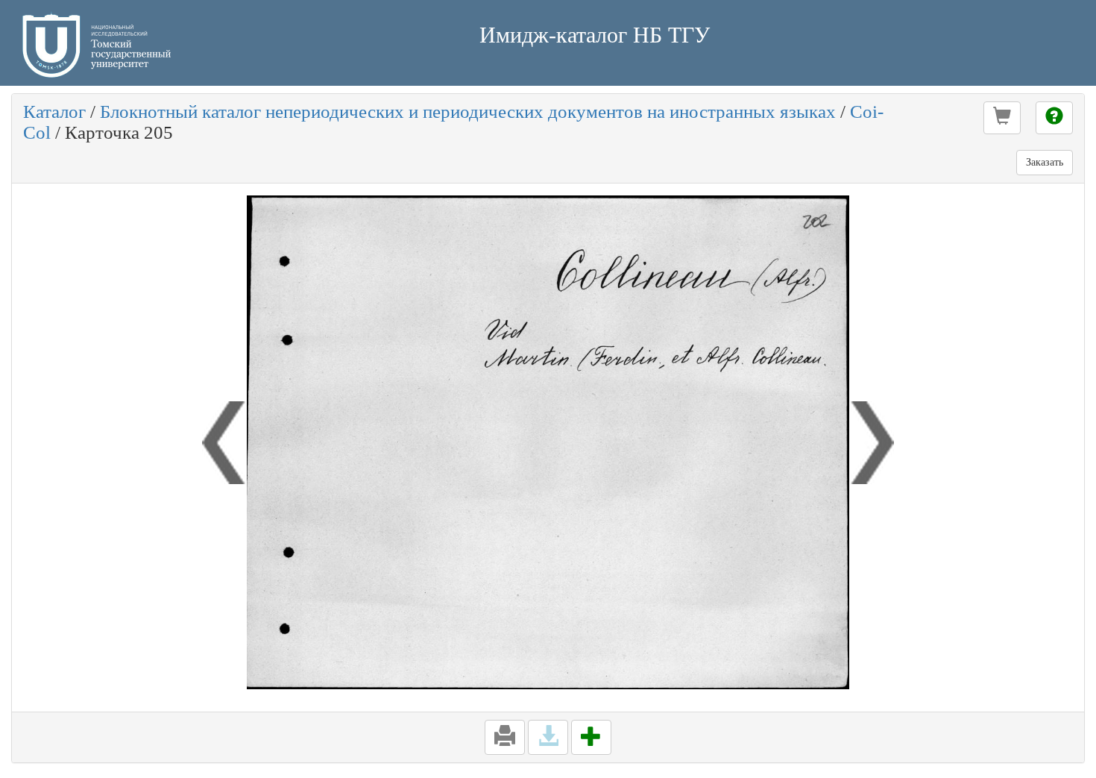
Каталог (54, 111)
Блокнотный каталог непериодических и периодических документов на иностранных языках (468, 111)
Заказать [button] (1044, 162)
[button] (1002, 117)
